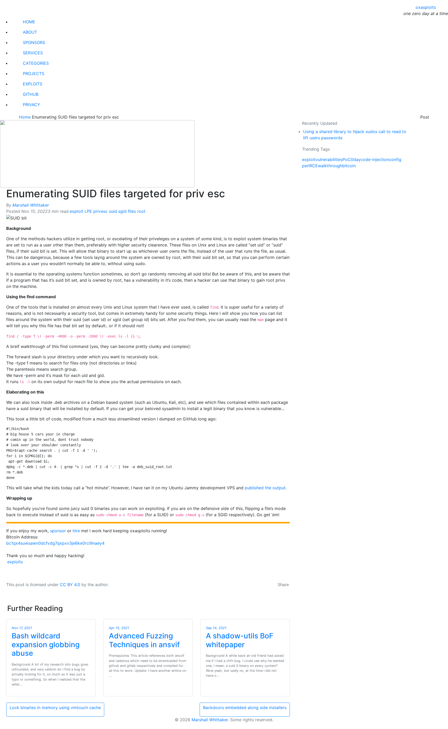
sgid (122, 211)
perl (306, 165)
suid (113, 211)
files (132, 211)
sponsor (58, 530)
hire (76, 530)
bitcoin (349, 165)
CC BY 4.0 (70, 584)
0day (356, 159)
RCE (314, 165)
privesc (100, 211)
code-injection (375, 159)
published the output (265, 487)
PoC (346, 159)
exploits (15, 561)
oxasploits (426, 7)
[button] (4, 726)
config (395, 159)
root (141, 211)
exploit (76, 211)
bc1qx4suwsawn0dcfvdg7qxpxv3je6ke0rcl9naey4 (55, 543)
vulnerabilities (329, 159)
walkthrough (330, 165)
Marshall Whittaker (30, 205)
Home (25, 117)
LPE (88, 211)
